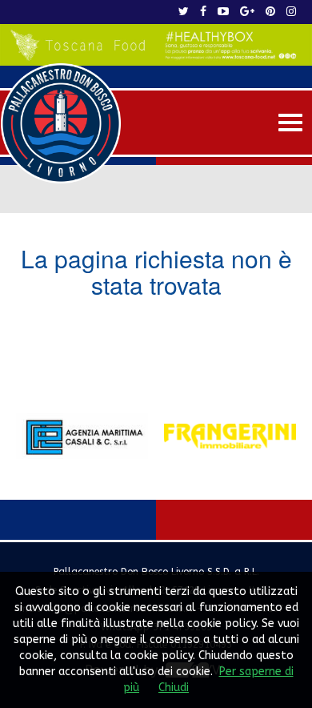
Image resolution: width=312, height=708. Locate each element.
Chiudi (173, 687)
